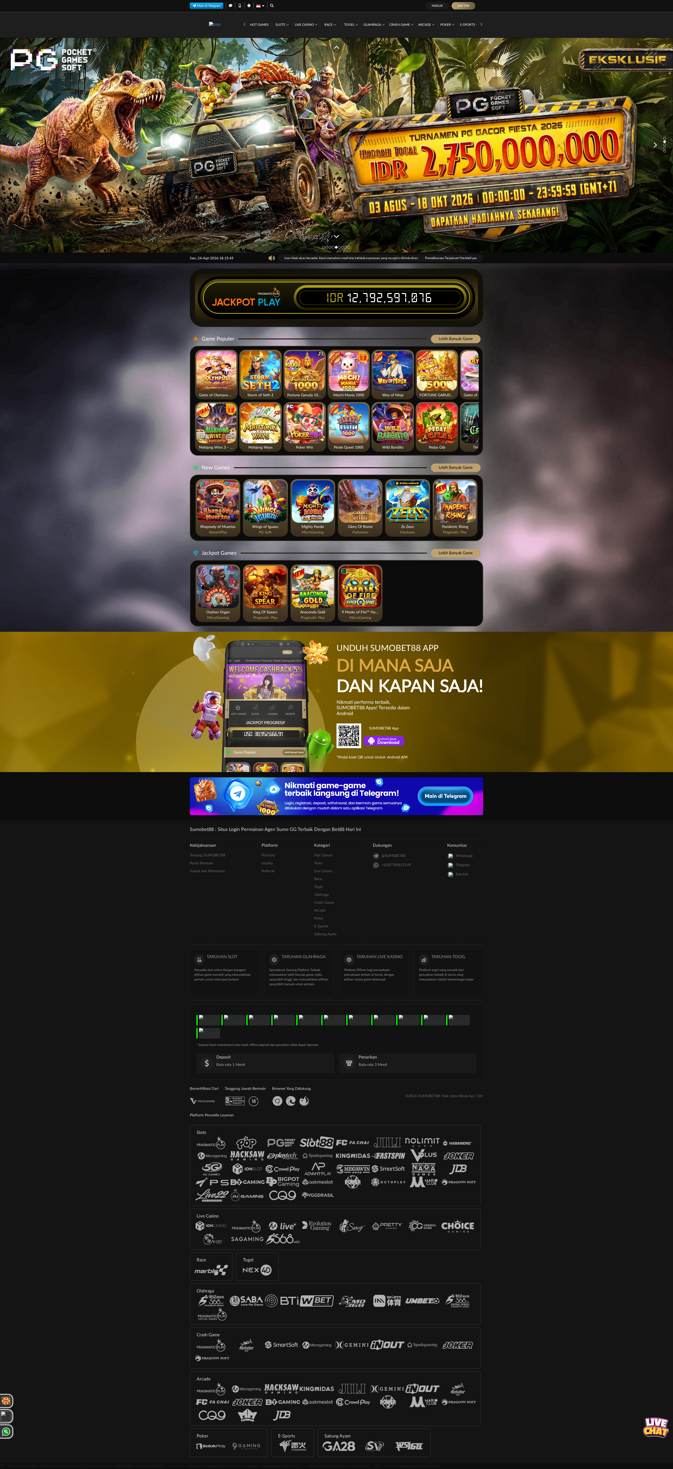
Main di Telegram (209, 5)
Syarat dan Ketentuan (207, 871)
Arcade (425, 24)
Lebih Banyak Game (456, 339)
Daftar (463, 5)
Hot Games (259, 24)
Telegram (463, 865)
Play (269, 302)
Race (328, 24)
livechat (462, 874)
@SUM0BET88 (393, 856)
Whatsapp (464, 856)
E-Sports (468, 24)
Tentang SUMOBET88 (207, 855)
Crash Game (400, 24)
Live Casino (305, 24)
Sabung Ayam (325, 934)
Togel (349, 24)
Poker (446, 24)
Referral (268, 871)
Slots (281, 24)
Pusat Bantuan (201, 863)
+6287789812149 (396, 865)
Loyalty (267, 863)
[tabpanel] (336, 145)
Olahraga (373, 24)
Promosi (268, 855)
